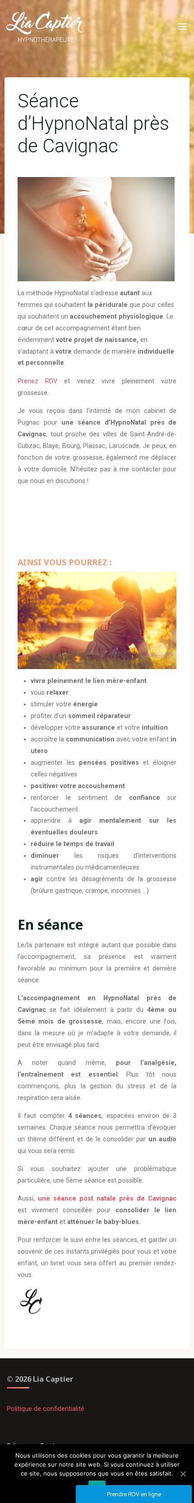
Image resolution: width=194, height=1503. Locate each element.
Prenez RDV (37, 381)
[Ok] (182, 1473)
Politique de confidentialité (45, 1409)
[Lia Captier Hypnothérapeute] (45, 27)
